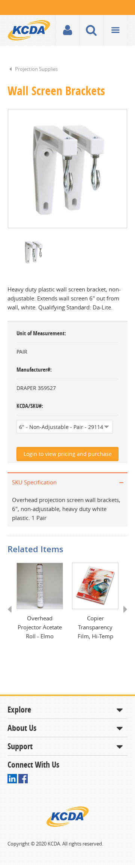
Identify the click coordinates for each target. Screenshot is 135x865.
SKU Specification (34, 482)
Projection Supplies (36, 69)
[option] (68, 168)
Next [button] (123, 616)
